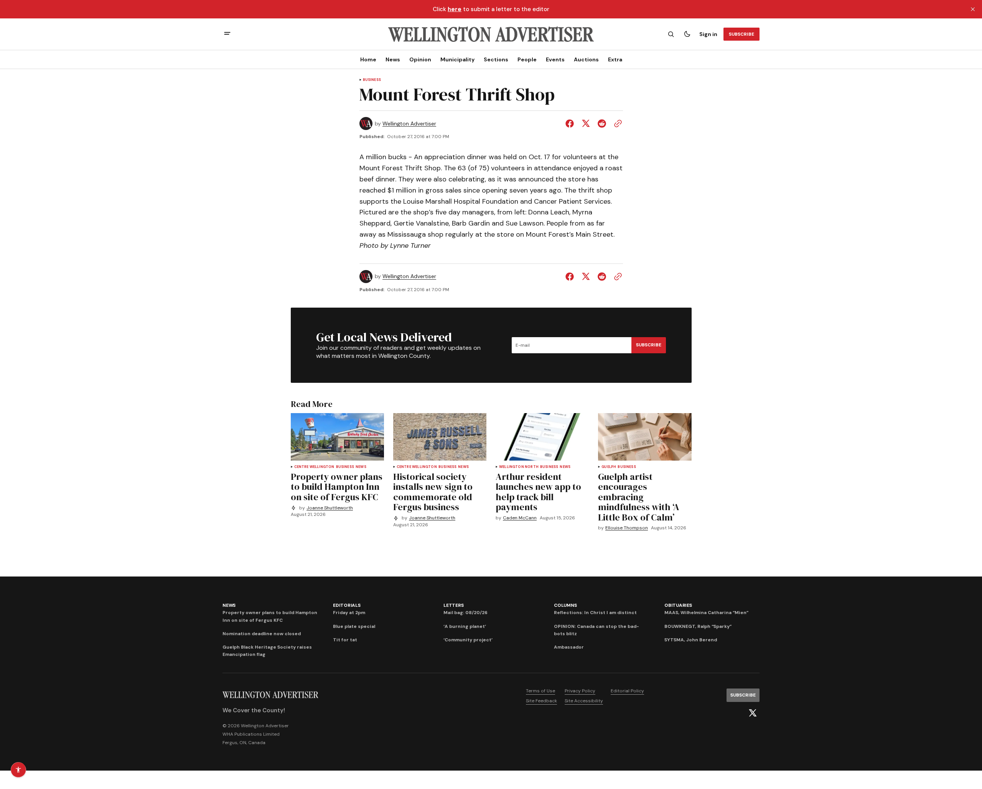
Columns (565, 605)
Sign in (708, 34)
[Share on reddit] (602, 123)
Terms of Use (540, 691)
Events (555, 59)
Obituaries (678, 605)
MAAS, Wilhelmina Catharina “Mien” (706, 612)
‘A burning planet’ (464, 626)
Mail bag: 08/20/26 (465, 612)
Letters (453, 605)
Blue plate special (354, 626)
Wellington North (519, 467)
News (393, 59)
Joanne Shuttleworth (329, 508)
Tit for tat (345, 640)
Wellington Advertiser (409, 123)
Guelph (608, 467)
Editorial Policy (627, 691)
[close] (973, 9)
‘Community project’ (468, 640)
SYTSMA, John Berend (690, 640)
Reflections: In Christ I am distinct (595, 612)
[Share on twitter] (586, 123)
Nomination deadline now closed (261, 634)
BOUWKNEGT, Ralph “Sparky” (698, 626)
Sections (496, 59)
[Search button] (671, 34)
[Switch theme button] (687, 34)
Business (372, 80)
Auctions (586, 59)
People (527, 59)
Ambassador (569, 647)
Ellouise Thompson (626, 527)
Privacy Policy (580, 691)
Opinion (420, 59)
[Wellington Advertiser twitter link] (753, 713)
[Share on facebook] (571, 123)
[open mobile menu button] (227, 34)
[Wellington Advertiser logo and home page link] (491, 34)
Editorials (347, 605)
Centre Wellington (314, 467)
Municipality (457, 59)
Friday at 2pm (349, 612)
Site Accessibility (584, 701)
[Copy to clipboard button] (616, 123)
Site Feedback (541, 701)
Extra (615, 59)
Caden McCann (520, 518)
